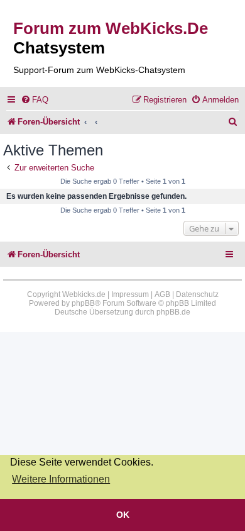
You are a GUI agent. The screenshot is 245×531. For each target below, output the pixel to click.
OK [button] (122, 515)
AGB (162, 294)
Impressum (130, 294)
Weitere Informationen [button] (61, 479)
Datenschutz (197, 294)
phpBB (83, 303)
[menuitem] (34, 100)
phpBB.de (173, 312)
